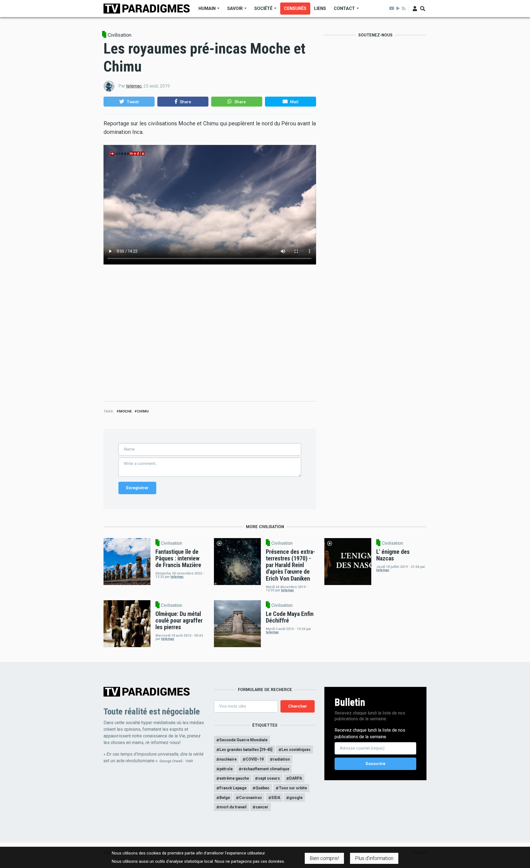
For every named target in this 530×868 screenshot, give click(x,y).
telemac (134, 86)
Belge (224, 797)
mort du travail (233, 807)
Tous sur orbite (293, 788)
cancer (262, 807)
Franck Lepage (233, 788)
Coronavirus (250, 797)
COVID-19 (255, 759)
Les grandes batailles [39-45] (245, 749)
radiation (281, 759)
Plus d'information (374, 858)
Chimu (143, 411)
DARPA (295, 778)
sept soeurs (269, 778)
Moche (125, 411)
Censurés (295, 8)
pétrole (226, 769)
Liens (320, 8)
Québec (262, 788)
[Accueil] (147, 8)
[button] (129, 102)
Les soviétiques (296, 749)
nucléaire (228, 759)
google (296, 797)
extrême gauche (234, 778)
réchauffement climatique (265, 769)
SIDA (275, 797)
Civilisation (119, 35)
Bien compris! (324, 858)
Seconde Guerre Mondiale (243, 740)
